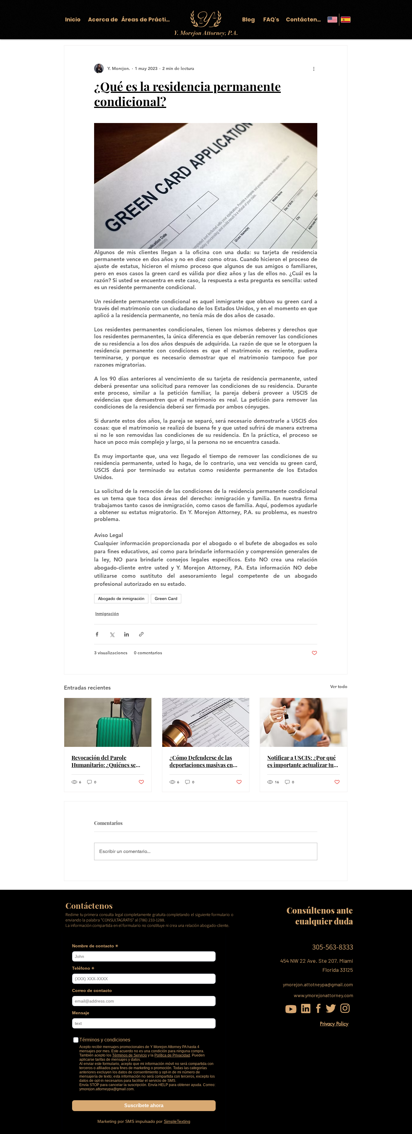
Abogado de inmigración (121, 598)
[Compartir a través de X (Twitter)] (112, 634)
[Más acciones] (313, 68)
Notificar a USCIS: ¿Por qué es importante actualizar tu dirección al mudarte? (301, 761)
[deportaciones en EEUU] (107, 722)
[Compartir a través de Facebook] (97, 634)
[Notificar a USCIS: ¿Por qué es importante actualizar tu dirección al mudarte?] (303, 722)
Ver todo (338, 686)
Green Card (166, 598)
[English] (332, 20)
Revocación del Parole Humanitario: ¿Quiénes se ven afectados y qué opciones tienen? (106, 761)
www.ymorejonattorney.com (323, 995)
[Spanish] (345, 20)
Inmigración (107, 613)
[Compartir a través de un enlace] (141, 634)
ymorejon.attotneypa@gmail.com (318, 984)
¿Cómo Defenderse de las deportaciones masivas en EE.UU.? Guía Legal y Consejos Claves (201, 761)
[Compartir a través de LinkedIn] (126, 634)
